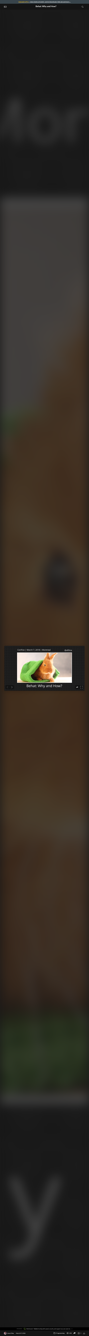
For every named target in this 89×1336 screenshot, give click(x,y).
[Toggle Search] (82, 6)
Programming (60, 1333)
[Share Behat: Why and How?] (74, 1333)
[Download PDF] (84, 1333)
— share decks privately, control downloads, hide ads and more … (44, 2)
